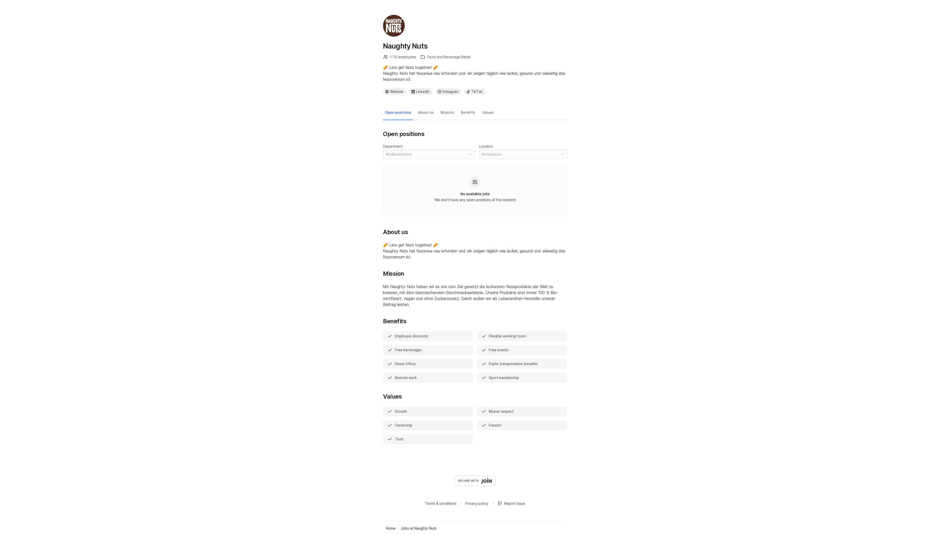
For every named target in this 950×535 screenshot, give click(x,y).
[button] (429, 154)
